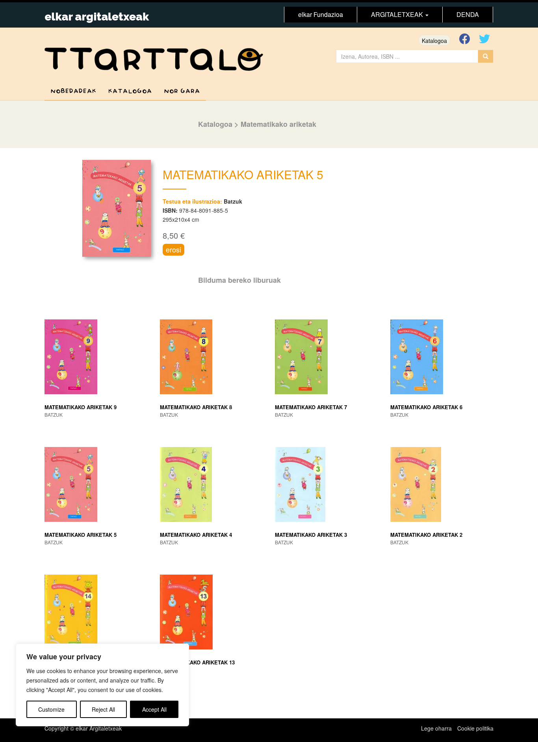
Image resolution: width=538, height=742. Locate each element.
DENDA (467, 14)
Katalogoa (434, 41)
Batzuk (233, 201)
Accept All (154, 709)
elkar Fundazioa (320, 14)
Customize (51, 709)
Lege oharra (436, 728)
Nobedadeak (73, 91)
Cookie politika (475, 728)
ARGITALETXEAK (398, 14)
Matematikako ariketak (278, 124)
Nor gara (182, 91)
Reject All (103, 709)
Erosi (173, 249)
